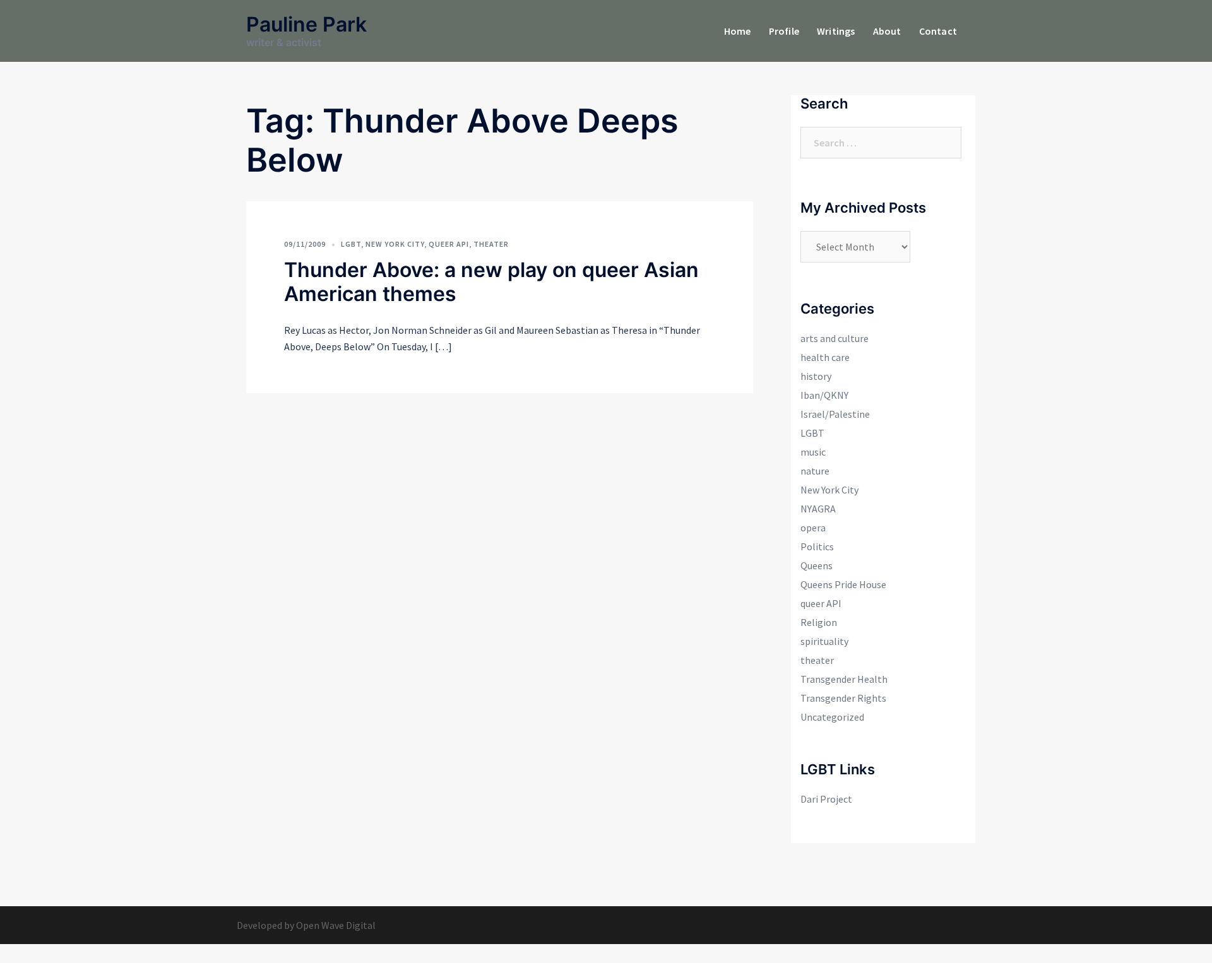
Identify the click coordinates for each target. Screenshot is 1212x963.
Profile (784, 31)
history (815, 376)
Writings (836, 31)
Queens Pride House (843, 584)
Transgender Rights (843, 698)
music (813, 452)
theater (491, 244)
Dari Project (826, 799)
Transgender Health (844, 679)
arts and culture (834, 338)
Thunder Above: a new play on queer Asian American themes (491, 281)
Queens (816, 565)
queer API (449, 244)
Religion (818, 622)
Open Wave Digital (336, 925)
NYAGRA (818, 508)
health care (825, 357)
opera (813, 527)
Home (737, 31)
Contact (938, 31)
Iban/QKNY (824, 395)
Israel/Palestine (835, 414)
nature (814, 470)
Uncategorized (832, 717)
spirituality (824, 641)
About (887, 31)
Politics (817, 546)
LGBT (351, 244)
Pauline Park (306, 24)
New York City (394, 244)
